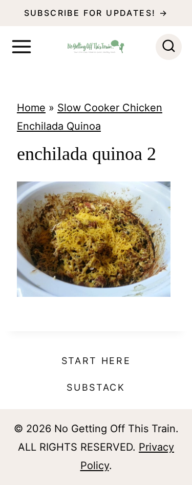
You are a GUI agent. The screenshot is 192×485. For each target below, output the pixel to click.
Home (31, 108)
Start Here (96, 360)
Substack (96, 387)
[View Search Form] (169, 47)
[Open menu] (21, 46)
